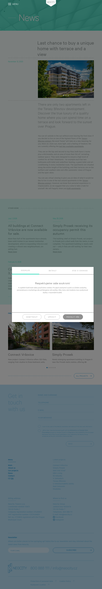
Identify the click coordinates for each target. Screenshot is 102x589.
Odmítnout (32, 317)
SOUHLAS (25, 270)
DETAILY (53, 271)
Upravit (52, 317)
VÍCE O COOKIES (80, 271)
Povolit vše (73, 317)
